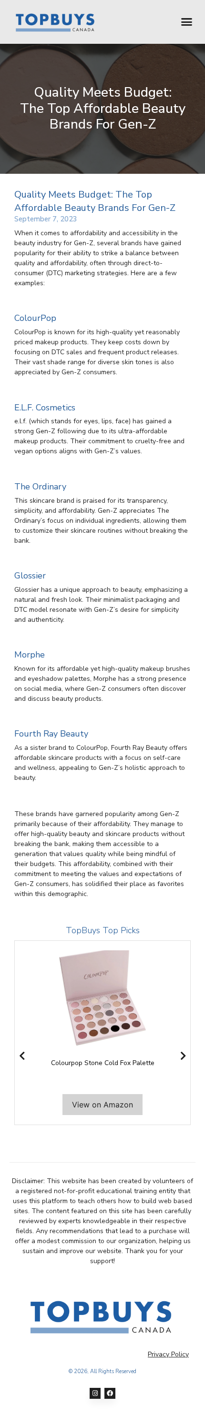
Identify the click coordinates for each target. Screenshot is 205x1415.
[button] (187, 22)
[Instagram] (95, 1393)
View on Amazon (102, 1104)
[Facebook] (109, 1393)
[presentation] (22, 1056)
